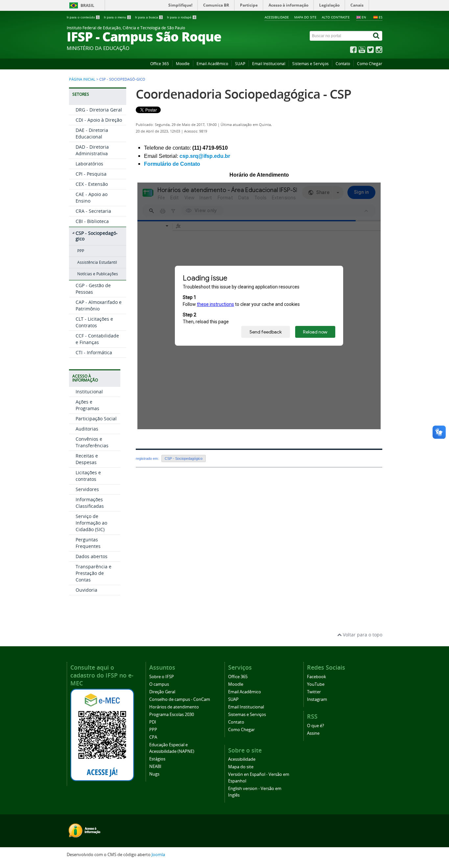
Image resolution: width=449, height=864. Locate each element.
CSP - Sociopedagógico (183, 458)
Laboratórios (89, 163)
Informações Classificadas (90, 502)
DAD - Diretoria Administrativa (92, 150)
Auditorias (87, 429)
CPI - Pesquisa (91, 174)
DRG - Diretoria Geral (99, 110)
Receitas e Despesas (87, 459)
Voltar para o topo (362, 634)
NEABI (155, 766)
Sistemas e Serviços (310, 63)
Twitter (314, 692)
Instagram (317, 699)
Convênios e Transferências (92, 442)
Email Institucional (268, 63)
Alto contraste (336, 17)
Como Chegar (369, 63)
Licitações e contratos (88, 475)
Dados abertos (91, 556)
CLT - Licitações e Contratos (94, 322)
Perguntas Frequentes (88, 542)
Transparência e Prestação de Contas (93, 573)
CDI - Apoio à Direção (99, 120)
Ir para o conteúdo (83, 17)
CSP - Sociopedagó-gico (97, 236)
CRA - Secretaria (93, 211)
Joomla (158, 854)
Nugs (154, 774)
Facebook (316, 676)
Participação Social (96, 418)
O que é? (315, 725)
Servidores (87, 489)
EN (364, 17)
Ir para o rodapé (181, 17)
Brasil (87, 5)
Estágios (157, 759)
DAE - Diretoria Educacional (92, 133)
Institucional (89, 391)
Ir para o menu (117, 17)
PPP (80, 250)
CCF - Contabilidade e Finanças (97, 339)
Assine (313, 733)
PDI (152, 722)
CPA (153, 737)
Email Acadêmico (212, 63)
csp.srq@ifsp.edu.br (204, 156)
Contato (343, 63)
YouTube (315, 684)
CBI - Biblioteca (92, 221)
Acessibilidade (277, 17)
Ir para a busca (148, 17)
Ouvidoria (86, 590)
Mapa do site (305, 17)
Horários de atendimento (174, 707)
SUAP (240, 63)
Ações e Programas (87, 405)
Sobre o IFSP (161, 676)
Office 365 (159, 63)
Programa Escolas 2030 (171, 714)
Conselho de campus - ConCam (179, 699)
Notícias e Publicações (97, 273)
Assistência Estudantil (97, 262)
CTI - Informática (94, 352)
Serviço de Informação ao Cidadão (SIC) (91, 522)
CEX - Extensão (92, 184)
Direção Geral (162, 692)
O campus (159, 684)
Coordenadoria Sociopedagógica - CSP (243, 94)
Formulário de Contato (172, 164)
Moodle (183, 63)
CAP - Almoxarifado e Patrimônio (99, 305)
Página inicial (82, 79)
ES (380, 17)
